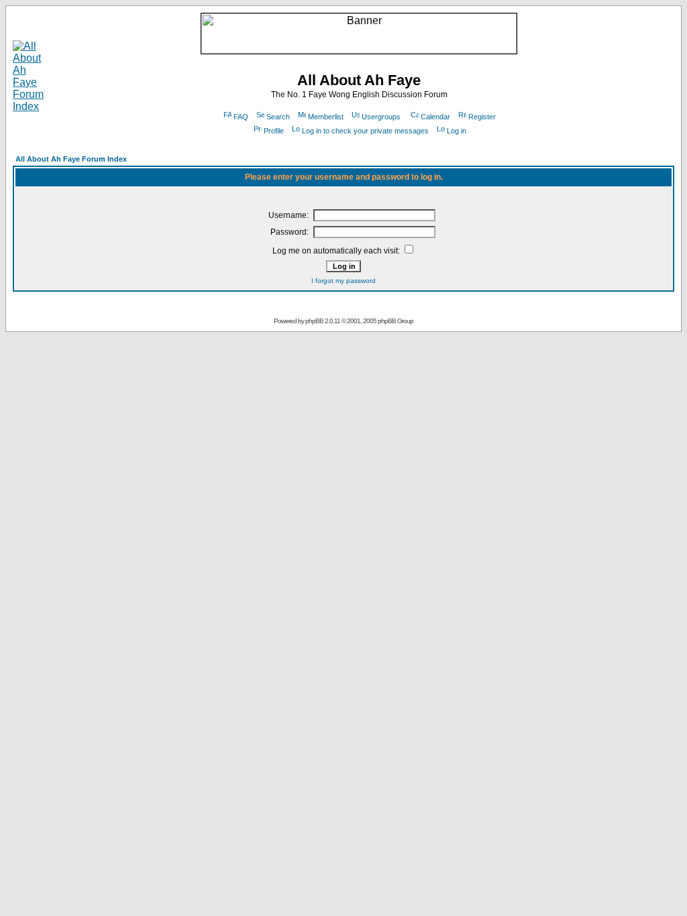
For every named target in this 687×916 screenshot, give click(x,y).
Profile (274, 131)
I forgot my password (343, 280)
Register (482, 117)
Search (278, 117)
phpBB (314, 321)
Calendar (435, 117)
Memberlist (326, 117)
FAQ (240, 117)
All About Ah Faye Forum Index (71, 159)
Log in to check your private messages (365, 131)
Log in (456, 131)
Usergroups (381, 117)
